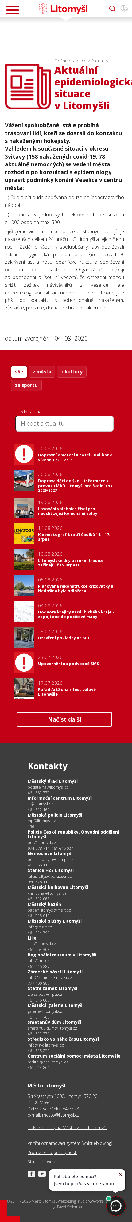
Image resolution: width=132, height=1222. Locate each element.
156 (31, 826)
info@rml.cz (38, 960)
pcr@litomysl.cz (42, 842)
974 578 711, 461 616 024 (50, 848)
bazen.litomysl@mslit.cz (49, 910)
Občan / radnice (70, 61)
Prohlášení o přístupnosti (52, 1152)
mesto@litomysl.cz (60, 1115)
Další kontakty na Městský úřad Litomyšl (67, 1127)
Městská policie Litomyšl (55, 815)
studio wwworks (90, 1201)
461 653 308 (38, 949)
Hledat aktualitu (31, 411)
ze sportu (26, 385)
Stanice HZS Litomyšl (51, 870)
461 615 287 (38, 966)
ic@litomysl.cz (40, 804)
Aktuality (99, 61)
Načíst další (64, 719)
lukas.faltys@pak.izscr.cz (50, 876)
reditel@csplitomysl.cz (48, 1062)
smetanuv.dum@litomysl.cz (52, 1028)
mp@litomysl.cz (42, 820)
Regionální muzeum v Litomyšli (62, 955)
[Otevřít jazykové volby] (124, 9)
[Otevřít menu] (12, 10)
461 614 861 (38, 1067)
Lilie (32, 938)
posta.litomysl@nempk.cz (51, 859)
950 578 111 (38, 882)
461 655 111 (38, 865)
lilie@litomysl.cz (42, 943)
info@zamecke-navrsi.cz (50, 977)
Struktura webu (43, 1162)
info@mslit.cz (40, 927)
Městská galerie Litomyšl (55, 1005)
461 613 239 (38, 1033)
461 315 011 (38, 915)
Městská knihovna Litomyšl (58, 887)
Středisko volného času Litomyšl (63, 1039)
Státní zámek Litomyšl (52, 988)
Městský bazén (44, 904)
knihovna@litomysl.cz (47, 893)
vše (19, 372)
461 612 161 (38, 809)
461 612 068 (38, 898)
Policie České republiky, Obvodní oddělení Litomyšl (73, 834)
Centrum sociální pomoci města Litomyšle (74, 1056)
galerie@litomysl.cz (45, 1011)
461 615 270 (38, 1050)
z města (42, 372)
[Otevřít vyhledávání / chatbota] (112, 9)
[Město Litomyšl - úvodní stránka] (63, 8)
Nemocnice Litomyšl (50, 853)
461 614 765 (38, 1017)
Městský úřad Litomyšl (53, 781)
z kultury (72, 372)
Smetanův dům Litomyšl (54, 1022)
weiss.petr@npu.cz (45, 994)
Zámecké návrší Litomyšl (55, 972)
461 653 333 (38, 792)
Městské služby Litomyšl (55, 921)
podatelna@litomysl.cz (48, 787)
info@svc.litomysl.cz (46, 1045)
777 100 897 (38, 983)
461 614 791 (38, 932)
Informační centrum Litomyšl (60, 798)
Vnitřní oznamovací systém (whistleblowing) (70, 1143)
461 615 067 (38, 1000)
